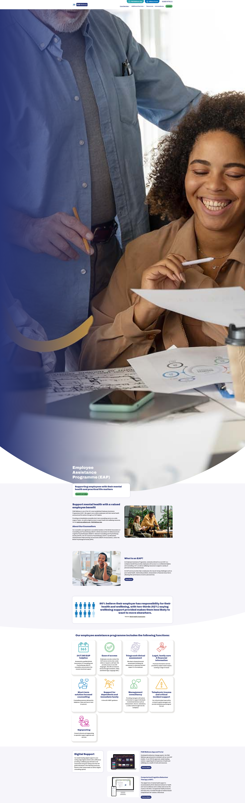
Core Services (124, 6)
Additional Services (137, 6)
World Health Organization (137, 616)
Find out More (146, 767)
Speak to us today (81, 494)
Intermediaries (159, 6)
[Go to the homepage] (80, 4)
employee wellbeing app (83, 522)
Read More (128, 579)
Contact (169, 6)
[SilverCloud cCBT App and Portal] (123, 786)
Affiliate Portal (153, 1)
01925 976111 (167, 1)
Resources (149, 6)
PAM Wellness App (136, 1)
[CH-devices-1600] (123, 761)
